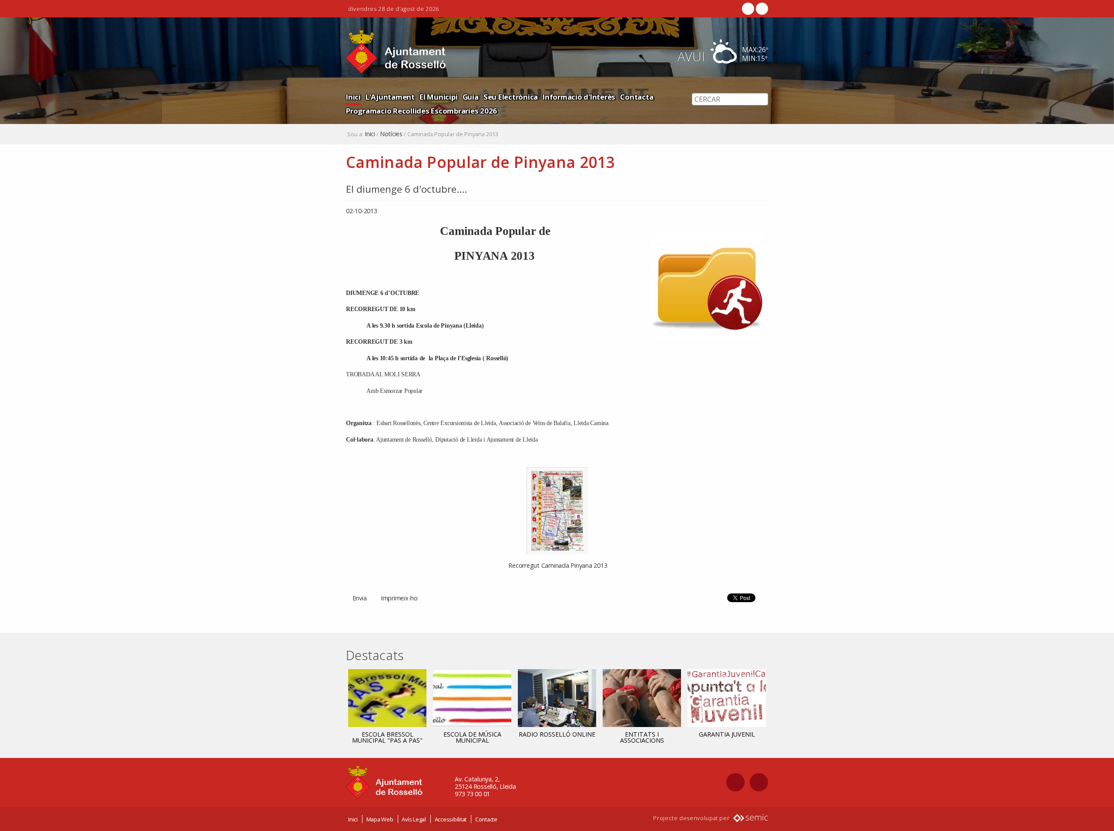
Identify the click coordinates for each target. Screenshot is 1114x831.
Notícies (391, 134)
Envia (359, 598)
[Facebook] (748, 9)
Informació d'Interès (579, 97)
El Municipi (438, 97)
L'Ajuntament (390, 97)
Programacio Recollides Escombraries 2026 (421, 111)
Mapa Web (379, 819)
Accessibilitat (451, 819)
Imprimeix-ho (399, 598)
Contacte (486, 819)
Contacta (636, 97)
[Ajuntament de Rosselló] (396, 52)
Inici (353, 97)
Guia (471, 97)
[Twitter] (761, 9)
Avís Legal (414, 819)
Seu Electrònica (510, 97)
